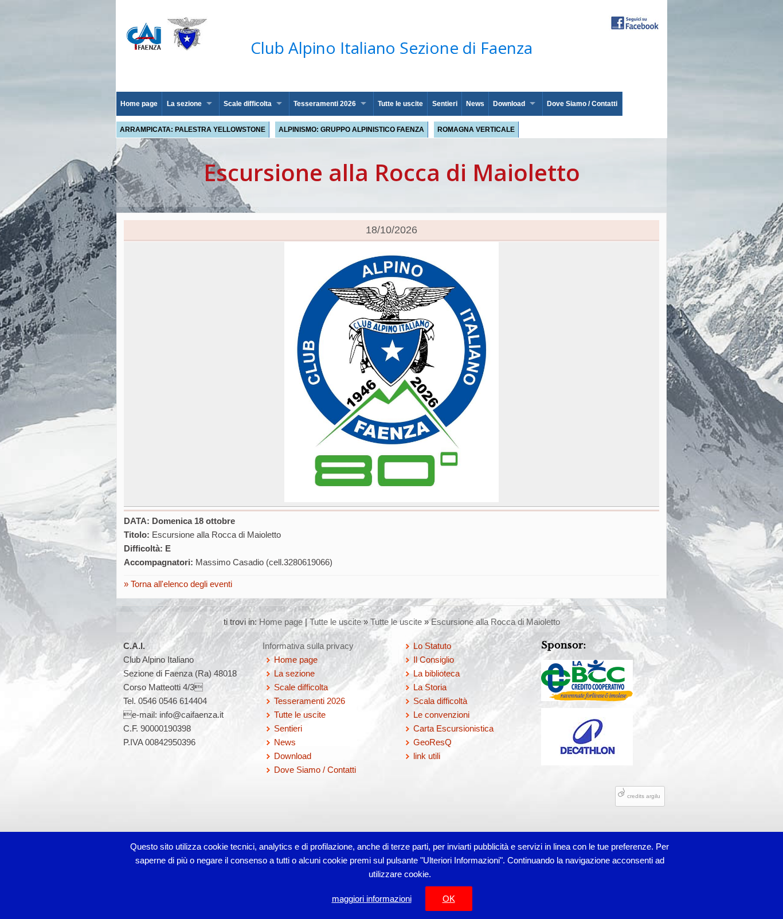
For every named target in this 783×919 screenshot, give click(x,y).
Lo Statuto (432, 646)
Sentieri (444, 104)
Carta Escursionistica (453, 728)
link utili (426, 756)
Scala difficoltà (440, 701)
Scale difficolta (248, 104)
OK (449, 899)
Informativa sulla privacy (308, 646)
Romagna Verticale (476, 130)
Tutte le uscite (400, 104)
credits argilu (643, 796)
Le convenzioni (441, 714)
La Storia (430, 687)
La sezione (184, 104)
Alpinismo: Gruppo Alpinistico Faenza (351, 130)
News (475, 104)
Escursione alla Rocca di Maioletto (495, 622)
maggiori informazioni (372, 899)
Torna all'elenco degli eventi (180, 584)
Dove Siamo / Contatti (582, 104)
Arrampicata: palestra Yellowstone (192, 130)
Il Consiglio (433, 659)
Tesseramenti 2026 (324, 104)
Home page (139, 104)
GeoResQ (432, 742)
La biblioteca (436, 673)
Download (509, 104)
